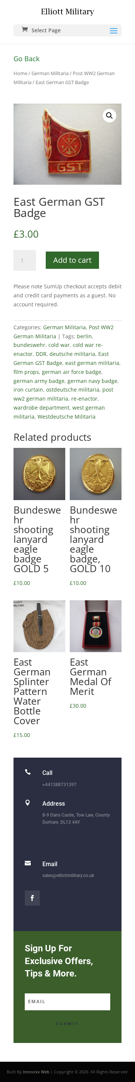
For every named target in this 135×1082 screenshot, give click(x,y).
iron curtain (28, 389)
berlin (84, 336)
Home (20, 73)
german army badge (39, 380)
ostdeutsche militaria (72, 389)
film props (26, 371)
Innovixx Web (36, 1071)
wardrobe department (41, 407)
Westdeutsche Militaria (67, 416)
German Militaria (50, 73)
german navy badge (92, 380)
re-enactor (84, 398)
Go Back (26, 58)
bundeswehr (29, 344)
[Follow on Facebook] (32, 898)
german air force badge (71, 371)
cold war (59, 344)
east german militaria (92, 362)
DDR (41, 353)
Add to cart (72, 260)
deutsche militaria (72, 353)
